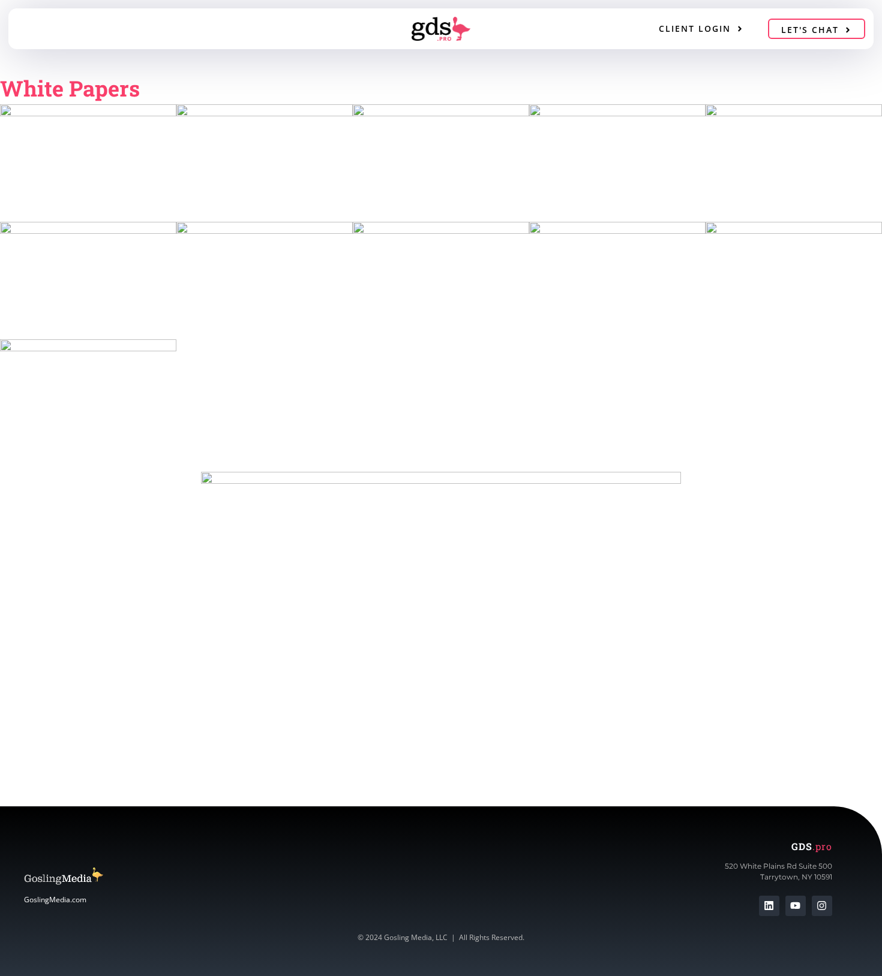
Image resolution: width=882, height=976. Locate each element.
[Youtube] (795, 906)
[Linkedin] (769, 906)
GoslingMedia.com (55, 899)
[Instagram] (822, 906)
